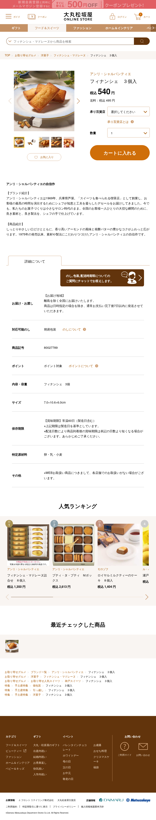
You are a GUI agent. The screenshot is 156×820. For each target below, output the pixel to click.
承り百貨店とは (118, 121)
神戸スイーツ (73, 681)
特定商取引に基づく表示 (35, 806)
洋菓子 (45, 55)
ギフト (16, 28)
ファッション (82, 28)
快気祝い (38, 768)
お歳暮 (97, 745)
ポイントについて (81, 366)
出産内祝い (40, 751)
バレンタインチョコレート (75, 747)
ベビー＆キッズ (15, 768)
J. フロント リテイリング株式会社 (36, 800)
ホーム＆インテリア (119, 28)
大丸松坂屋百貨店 (66, 800)
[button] (153, 28)
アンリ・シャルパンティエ (68, 672)
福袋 (96, 767)
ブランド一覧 (39, 672)
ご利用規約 (11, 806)
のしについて (72, 329)
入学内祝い (40, 774)
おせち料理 (100, 751)
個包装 (37, 685)
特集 (7, 685)
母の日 (67, 761)
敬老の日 (68, 779)
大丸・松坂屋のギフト (46, 745)
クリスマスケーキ (101, 759)
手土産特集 (21, 685)
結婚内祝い (40, 757)
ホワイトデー (71, 755)
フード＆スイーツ (47, 28)
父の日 (67, 767)
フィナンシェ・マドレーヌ (70, 55)
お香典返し (40, 762)
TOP (7, 55)
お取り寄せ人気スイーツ (45, 681)
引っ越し (38, 690)
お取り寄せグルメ (25, 55)
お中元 (67, 773)
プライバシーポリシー (64, 806)
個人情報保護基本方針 (92, 806)
